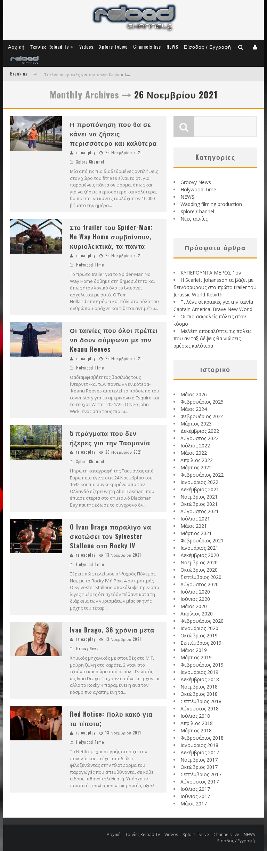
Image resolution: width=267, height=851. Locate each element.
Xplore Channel (90, 162)
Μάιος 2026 (193, 394)
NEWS (172, 46)
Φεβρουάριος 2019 (202, 664)
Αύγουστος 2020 (199, 584)
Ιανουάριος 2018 (199, 745)
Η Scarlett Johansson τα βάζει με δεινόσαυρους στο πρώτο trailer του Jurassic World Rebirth (215, 287)
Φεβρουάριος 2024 (202, 416)
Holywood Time (90, 265)
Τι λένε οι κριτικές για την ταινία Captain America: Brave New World (108, 74)
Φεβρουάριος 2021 (202, 540)
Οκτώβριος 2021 (199, 504)
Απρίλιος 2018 (196, 723)
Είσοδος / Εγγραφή (207, 46)
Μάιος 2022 (193, 453)
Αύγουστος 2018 (199, 708)
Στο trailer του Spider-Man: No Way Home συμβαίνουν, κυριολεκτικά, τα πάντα (111, 236)
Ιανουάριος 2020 (199, 628)
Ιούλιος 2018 (195, 716)
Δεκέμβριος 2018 (199, 679)
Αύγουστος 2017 (199, 781)
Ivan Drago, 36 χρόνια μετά (112, 629)
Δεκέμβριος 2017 (199, 752)
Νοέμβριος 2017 (199, 759)
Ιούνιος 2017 (195, 796)
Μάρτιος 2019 (196, 657)
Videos (86, 46)
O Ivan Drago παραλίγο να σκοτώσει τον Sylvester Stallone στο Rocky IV (110, 536)
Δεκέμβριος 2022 (199, 431)
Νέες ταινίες (194, 218)
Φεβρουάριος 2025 (202, 401)
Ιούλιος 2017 (195, 789)
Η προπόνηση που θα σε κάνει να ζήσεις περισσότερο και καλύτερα (113, 134)
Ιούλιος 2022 (195, 445)
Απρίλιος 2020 (196, 613)
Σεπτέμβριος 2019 (200, 642)
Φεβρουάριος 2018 (202, 737)
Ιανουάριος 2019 (199, 672)
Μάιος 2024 (193, 409)
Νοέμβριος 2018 (199, 686)
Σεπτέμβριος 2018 (200, 701)
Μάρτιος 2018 (196, 730)
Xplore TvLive (113, 46)
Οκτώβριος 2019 (199, 635)
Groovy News (87, 648)
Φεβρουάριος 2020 (202, 621)
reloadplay (86, 152)
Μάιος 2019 (193, 650)
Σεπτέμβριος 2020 (200, 577)
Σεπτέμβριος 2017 (200, 774)
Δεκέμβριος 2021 (199, 489)
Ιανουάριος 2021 (199, 547)
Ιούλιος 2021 (195, 518)
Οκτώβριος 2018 (199, 694)
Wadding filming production (211, 204)
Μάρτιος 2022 (196, 467)
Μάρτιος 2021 (196, 533)
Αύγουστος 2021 (199, 511)
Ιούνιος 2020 (195, 599)
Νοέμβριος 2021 (199, 496)
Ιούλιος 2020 (195, 591)
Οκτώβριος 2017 (199, 767)
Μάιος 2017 (193, 803)
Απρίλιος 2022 (196, 460)
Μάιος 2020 (193, 606)
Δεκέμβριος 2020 (199, 555)
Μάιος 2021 (193, 526)
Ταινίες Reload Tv (49, 46)
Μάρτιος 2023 (196, 423)
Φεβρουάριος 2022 (202, 474)
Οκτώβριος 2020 (199, 569)
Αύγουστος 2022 (199, 438)
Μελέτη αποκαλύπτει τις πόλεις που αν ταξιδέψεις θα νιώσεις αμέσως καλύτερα (212, 338)
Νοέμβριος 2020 (199, 562)
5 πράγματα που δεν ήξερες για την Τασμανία (110, 438)
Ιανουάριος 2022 (199, 482)
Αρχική (16, 46)
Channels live (147, 46)
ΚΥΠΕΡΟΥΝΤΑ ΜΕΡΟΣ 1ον (210, 272)
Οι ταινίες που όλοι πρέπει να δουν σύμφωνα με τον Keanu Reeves (114, 339)
